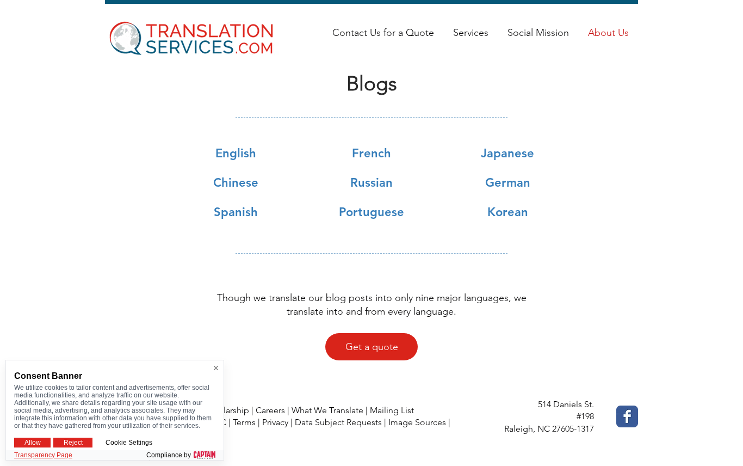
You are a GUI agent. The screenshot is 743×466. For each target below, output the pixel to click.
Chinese (235, 182)
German (507, 182)
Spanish (236, 212)
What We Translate (327, 410)
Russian (371, 182)
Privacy (275, 422)
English (235, 153)
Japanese (507, 153)
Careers (270, 410)
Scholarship (226, 410)
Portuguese (371, 212)
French (371, 153)
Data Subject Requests (338, 422)
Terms (244, 422)
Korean (507, 212)
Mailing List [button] (392, 410)
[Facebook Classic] (627, 416)
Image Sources (417, 422)
